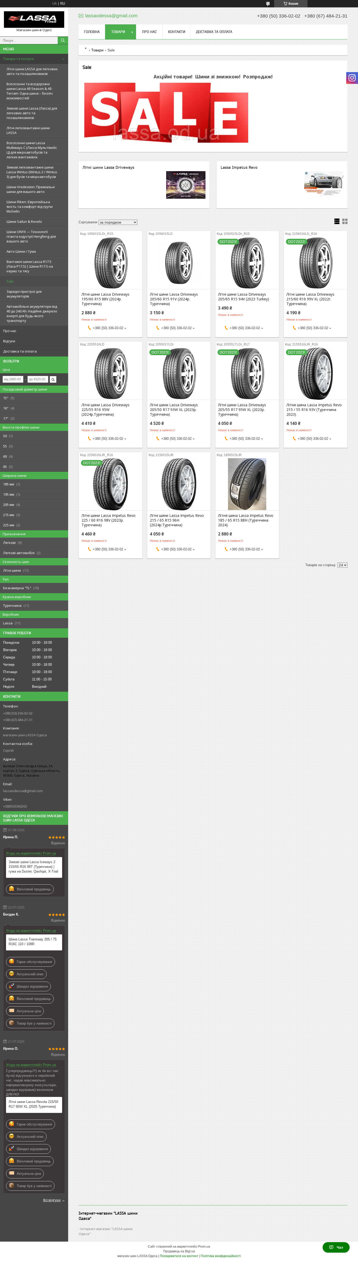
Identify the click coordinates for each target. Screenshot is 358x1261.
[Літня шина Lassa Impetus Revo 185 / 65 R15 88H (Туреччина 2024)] (247, 484)
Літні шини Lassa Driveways (108, 167)
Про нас (9, 330)
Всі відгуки (52, 1200)
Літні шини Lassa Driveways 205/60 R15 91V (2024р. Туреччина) (174, 299)
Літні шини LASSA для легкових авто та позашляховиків (32, 71)
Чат (340, 1247)
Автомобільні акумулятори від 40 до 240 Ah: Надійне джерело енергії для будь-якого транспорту (32, 313)
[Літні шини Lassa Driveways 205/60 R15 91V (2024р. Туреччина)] (179, 263)
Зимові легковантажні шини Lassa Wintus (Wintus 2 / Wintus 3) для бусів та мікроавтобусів (32, 172)
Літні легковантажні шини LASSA (28, 130)
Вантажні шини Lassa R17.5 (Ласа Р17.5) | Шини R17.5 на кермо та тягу (30, 266)
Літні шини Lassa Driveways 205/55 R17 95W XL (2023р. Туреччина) (242, 410)
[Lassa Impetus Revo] (324, 184)
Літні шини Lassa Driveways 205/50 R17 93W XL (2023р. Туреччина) (174, 410)
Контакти (176, 32)
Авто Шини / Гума (21, 251)
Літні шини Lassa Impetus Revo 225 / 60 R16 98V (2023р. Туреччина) (108, 520)
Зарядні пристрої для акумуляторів (24, 294)
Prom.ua (204, 1246)
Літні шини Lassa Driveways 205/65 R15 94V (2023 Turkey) (243, 296)
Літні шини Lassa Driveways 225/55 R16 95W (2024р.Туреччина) (105, 410)
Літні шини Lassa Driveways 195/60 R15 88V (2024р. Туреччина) (105, 299)
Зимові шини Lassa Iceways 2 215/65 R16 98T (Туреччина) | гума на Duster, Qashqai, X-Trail (33, 866)
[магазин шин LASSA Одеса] (34, 19)
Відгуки (9, 341)
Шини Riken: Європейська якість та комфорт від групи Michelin (30, 206)
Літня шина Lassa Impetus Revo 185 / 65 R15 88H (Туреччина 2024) (245, 520)
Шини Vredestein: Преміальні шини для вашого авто (31, 189)
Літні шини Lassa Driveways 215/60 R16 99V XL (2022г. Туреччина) (310, 299)
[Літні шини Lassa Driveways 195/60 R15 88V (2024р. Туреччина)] (110, 263)
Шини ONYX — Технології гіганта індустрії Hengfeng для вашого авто (31, 236)
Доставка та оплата (20, 351)
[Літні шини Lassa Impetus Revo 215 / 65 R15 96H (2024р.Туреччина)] (179, 484)
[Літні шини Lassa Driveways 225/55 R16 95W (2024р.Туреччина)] (110, 373)
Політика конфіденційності (221, 1256)
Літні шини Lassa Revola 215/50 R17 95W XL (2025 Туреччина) (33, 1104)
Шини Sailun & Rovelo (24, 221)
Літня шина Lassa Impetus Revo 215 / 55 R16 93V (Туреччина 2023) (314, 410)
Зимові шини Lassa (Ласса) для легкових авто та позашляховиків (32, 113)
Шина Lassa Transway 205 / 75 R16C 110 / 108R (33, 941)
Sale (10, 281)
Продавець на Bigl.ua (179, 1251)
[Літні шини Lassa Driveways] (185, 184)
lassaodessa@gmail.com (23, 790)
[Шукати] (63, 40)
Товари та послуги (18, 58)
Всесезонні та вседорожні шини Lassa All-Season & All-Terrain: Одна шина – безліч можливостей (30, 91)
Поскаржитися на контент (179, 1256)
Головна (92, 32)
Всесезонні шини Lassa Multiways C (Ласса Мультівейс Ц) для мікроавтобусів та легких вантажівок (32, 149)
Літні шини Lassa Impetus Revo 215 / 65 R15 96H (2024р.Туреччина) (177, 520)
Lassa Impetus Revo (239, 167)
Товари (118, 32)
